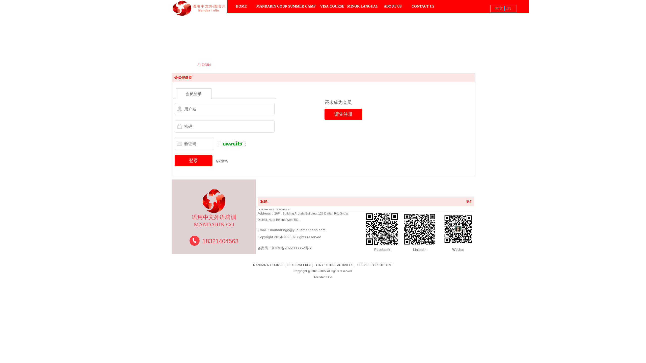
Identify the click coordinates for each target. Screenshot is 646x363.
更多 (469, 201)
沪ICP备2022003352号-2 (292, 248)
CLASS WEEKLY (299, 265)
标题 (263, 201)
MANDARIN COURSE (268, 265)
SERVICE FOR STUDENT (375, 265)
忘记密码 (222, 161)
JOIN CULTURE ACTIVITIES (334, 265)
